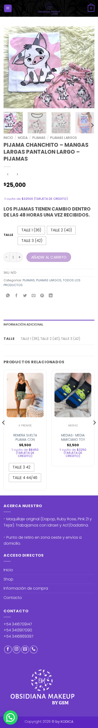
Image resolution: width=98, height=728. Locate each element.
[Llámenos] (34, 649)
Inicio (8, 138)
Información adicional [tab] (23, 324)
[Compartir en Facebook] (16, 296)
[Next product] (7, 174)
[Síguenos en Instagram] (16, 649)
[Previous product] (17, 174)
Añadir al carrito (49, 257)
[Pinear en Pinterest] (42, 296)
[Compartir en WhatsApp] (8, 296)
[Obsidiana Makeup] (49, 8)
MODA (23, 138)
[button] (8, 8)
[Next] (86, 67)
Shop (8, 579)
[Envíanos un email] (25, 649)
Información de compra (26, 588)
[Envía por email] (34, 296)
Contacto (13, 597)
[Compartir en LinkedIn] (51, 296)
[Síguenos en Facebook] (8, 649)
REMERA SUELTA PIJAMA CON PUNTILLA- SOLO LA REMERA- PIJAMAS (25, 441)
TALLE (8, 235)
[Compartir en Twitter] (25, 296)
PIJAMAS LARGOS (63, 138)
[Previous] (11, 67)
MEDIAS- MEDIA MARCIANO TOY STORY (73, 439)
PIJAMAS (38, 138)
